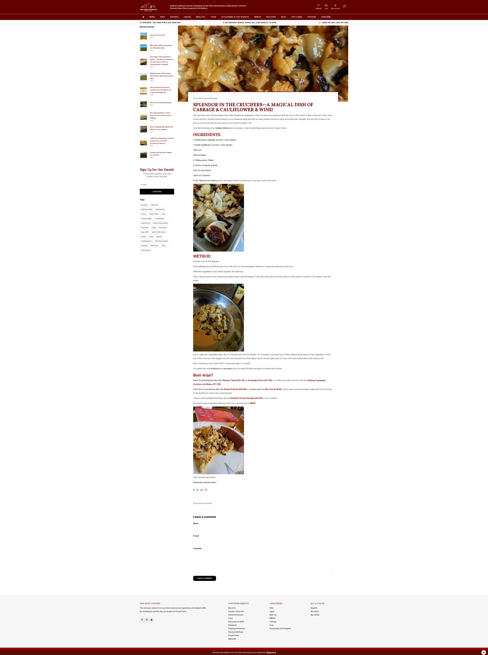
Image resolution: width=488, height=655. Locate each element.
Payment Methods (235, 632)
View (151, 37)
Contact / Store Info (236, 611)
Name (195, 523)
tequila (159, 237)
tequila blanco (146, 241)
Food (213, 17)
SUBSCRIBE (326, 17)
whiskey (144, 246)
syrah (151, 237)
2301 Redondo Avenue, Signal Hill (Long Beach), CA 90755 (250, 23)
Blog (283, 17)
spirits (143, 237)
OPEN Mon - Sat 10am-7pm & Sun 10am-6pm (161, 23)
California (154, 205)
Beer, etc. (201, 17)
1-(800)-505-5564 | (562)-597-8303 (334, 23)
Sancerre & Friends (157, 35)
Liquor (187, 17)
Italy (163, 214)
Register (314, 608)
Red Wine (162, 228)
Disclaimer (232, 625)
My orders (315, 611)
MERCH (273, 618)
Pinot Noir (144, 228)
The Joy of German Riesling (160, 102)
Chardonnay (160, 209)
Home (152, 17)
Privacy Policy (233, 635)
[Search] (344, 6)
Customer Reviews (235, 615)
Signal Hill (144, 232)
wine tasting (145, 250)
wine (163, 246)
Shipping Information (236, 629)
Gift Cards (296, 17)
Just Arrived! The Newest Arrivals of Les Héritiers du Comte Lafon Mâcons (160, 89)
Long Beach (159, 219)
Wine (162, 17)
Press (230, 618)
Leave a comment (204, 578)
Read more (271, 652)
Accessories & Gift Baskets (235, 17)
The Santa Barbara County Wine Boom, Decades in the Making (160, 115)
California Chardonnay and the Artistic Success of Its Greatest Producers (162, 140)
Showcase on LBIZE (236, 622)
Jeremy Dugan (146, 219)
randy (154, 228)
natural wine (145, 223)
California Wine (146, 209)
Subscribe (232, 639)
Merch (257, 17)
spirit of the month (158, 232)
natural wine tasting (160, 223)
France (143, 214)
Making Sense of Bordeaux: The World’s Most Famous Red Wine (161, 75)
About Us (232, 608)
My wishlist (315, 615)
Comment (197, 548)
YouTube (311, 17)
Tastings (174, 17)
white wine (154, 246)
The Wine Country (161, 241)
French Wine (154, 214)
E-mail (196, 536)
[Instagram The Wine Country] (146, 620)
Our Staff (271, 17)
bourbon (144, 205)
